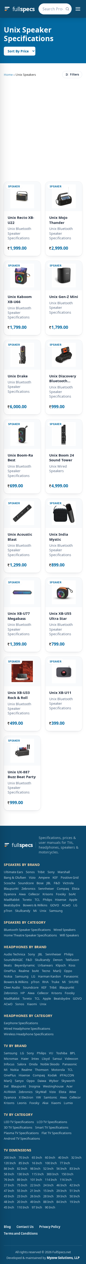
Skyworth (68, 1081)
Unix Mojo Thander (58, 220)
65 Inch (37, 1157)
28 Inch (48, 1196)
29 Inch (61, 1190)
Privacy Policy (49, 1227)
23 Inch (22, 1196)
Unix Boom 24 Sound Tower (61, 458)
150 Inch (67, 1174)
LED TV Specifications (19, 1122)
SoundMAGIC (13, 960)
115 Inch (38, 1174)
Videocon (71, 1058)
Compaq (63, 888)
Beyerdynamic (25, 965)
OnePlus (10, 971)
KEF (55, 877)
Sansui (57, 1058)
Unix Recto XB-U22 (21, 220)
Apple (73, 899)
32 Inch (76, 1157)
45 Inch (9, 1207)
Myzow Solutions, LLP (63, 1258)
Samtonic (50, 1097)
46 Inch (61, 1185)
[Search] (67, 9)
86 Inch (9, 1168)
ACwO (66, 905)
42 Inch (75, 1185)
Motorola (58, 1069)
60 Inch (50, 1157)
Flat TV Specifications (56, 1133)
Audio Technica (14, 954)
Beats (8, 965)
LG (75, 905)
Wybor (54, 1081)
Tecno (46, 971)
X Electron (26, 1097)
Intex (35, 1058)
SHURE (74, 982)
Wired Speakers (64, 929)
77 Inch (65, 1163)
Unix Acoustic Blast (20, 537)
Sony (51, 872)
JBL (48, 883)
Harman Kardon (49, 976)
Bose (40, 883)
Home (8, 74)
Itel (6, 1086)
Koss (72, 965)
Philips (47, 899)
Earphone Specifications (21, 1023)
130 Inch (23, 1174)
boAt (72, 894)
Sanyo (19, 1081)
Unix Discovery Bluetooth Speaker (62, 378)
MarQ (57, 971)
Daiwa (42, 1081)
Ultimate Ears (13, 872)
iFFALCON (67, 1075)
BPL (72, 1053)
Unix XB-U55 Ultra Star (60, 616)
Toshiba (61, 1053)
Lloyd (46, 1058)
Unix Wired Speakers (58, 468)
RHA (45, 982)
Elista (75, 888)
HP (23, 993)
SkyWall (40, 1092)
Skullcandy (22, 910)
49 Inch (35, 1202)
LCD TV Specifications (52, 1122)
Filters (74, 74)
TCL (37, 899)
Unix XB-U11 (60, 692)
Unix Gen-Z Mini (63, 296)
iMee (72, 1092)
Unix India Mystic (58, 537)
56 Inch (61, 1168)
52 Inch (48, 1168)
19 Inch (75, 1202)
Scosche (9, 883)
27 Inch (9, 1185)
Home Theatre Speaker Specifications (30, 935)
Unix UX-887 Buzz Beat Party (22, 774)
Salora (21, 1064)
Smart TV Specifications (51, 1127)
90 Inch (50, 1207)
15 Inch (48, 1190)
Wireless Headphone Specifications (29, 1034)
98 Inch (35, 1168)
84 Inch (61, 1202)
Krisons (48, 894)
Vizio (32, 877)
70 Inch (24, 1157)
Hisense (60, 899)
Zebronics (28, 888)
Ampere (44, 877)
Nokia (8, 976)
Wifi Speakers (69, 935)
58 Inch (9, 1174)
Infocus (9, 1064)
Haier (25, 1058)
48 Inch (9, 1202)
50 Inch (75, 1196)
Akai (45, 1103)
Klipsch (61, 965)
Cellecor (34, 894)
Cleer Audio (12, 987)
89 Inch (22, 1179)
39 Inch (61, 1196)
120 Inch (10, 1163)
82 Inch (22, 1168)
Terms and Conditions (21, 1233)
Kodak (52, 1075)
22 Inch (35, 1185)
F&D (57, 883)
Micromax (11, 1058)
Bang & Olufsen (15, 877)
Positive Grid (70, 877)
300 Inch (53, 1174)
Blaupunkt (11, 888)
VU (51, 1053)
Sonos (30, 872)
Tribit (41, 872)
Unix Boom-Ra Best (20, 458)
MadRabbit (12, 899)
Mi (35, 910)
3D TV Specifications (18, 1127)
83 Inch (75, 1168)
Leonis (22, 1103)
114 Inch (51, 1179)
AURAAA (10, 1092)
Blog (7, 1227)
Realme (24, 971)
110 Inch (23, 1207)
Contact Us (24, 1227)
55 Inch (22, 1190)
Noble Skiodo (49, 1064)
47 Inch (9, 1190)
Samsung (56, 910)
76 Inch (9, 1179)
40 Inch (63, 1157)
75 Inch (22, 1185)
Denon (58, 960)
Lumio (68, 1103)
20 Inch (22, 1202)
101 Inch (36, 1179)
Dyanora (10, 894)
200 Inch (10, 1157)
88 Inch (48, 1202)
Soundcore (26, 883)
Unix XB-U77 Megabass (19, 616)
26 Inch (35, 1196)
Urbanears (45, 965)
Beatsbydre (12, 905)
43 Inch (9, 1196)
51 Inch (75, 1190)
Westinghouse (53, 1086)
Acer (69, 1086)
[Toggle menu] (78, 9)
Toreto (27, 899)
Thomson (41, 1069)
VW (38, 1097)
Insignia (34, 1086)
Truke (55, 982)
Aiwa (22, 894)
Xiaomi (32, 1004)
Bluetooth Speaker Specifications (27, 929)
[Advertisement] (43, 129)
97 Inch (37, 1207)
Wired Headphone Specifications (27, 1028)
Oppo (68, 971)
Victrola (68, 883)
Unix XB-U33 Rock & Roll (19, 695)
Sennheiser (46, 888)
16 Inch (37, 1163)
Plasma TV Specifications (21, 1133)
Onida (33, 1064)
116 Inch (66, 1179)
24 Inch (48, 1185)
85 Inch (24, 1163)
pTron (8, 910)
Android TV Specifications (22, 1138)
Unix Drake (18, 376)
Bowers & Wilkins (35, 905)
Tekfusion (72, 960)
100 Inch (51, 1163)
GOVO (54, 905)
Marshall (64, 872)
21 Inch (35, 1190)
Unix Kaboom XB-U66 (20, 299)
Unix (43, 910)
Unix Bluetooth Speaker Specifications (19, 233)
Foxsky (61, 894)
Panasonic (71, 976)
